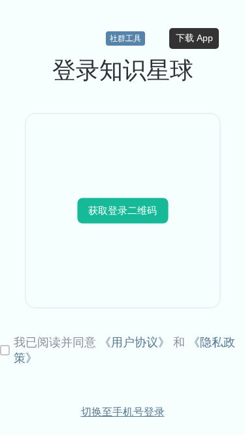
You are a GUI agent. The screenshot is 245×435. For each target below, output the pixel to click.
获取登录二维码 (122, 209)
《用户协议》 (134, 342)
